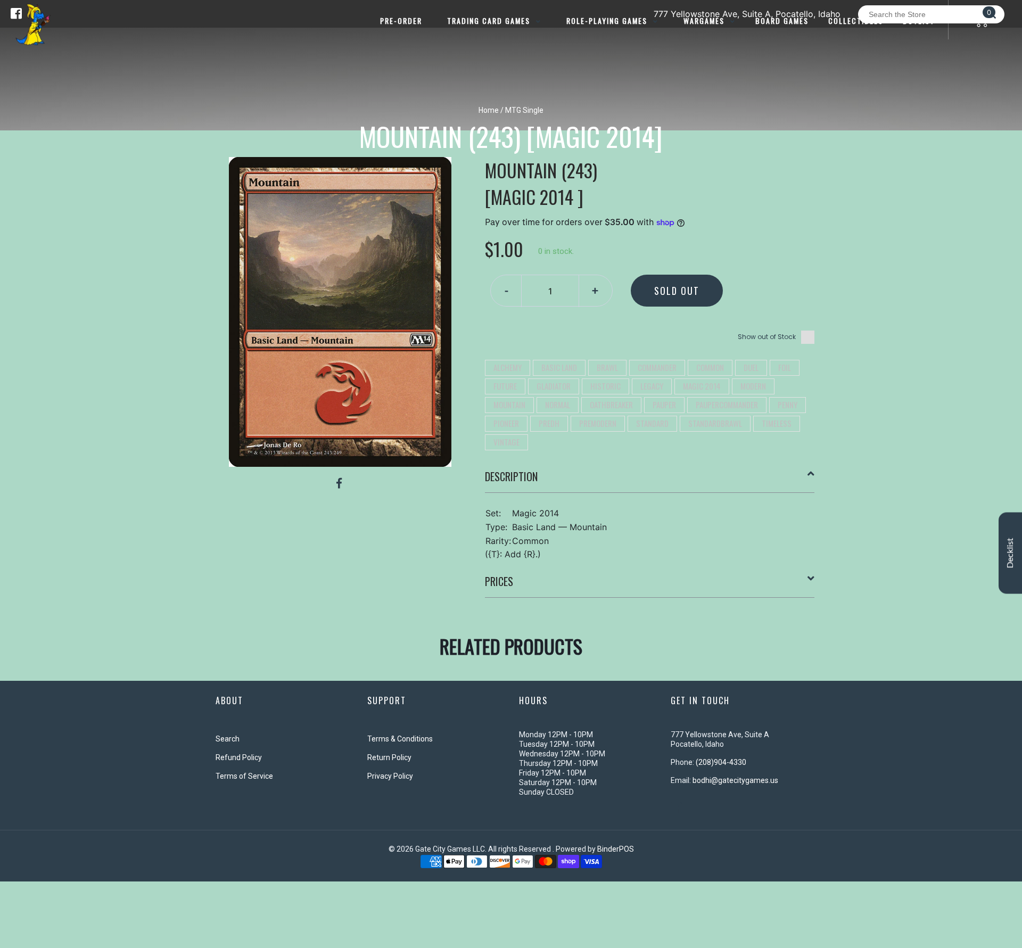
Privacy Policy (390, 776)
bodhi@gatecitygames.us (735, 780)
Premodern (597, 423)
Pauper (664, 404)
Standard (652, 423)
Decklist (1010, 553)
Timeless (777, 423)
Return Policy (389, 757)
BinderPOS (615, 849)
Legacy (651, 386)
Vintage (506, 442)
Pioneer (506, 423)
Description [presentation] (511, 476)
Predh (549, 423)
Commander (657, 367)
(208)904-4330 (721, 762)
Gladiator (554, 386)
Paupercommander (727, 404)
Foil (784, 367)
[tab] (650, 480)
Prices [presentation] (499, 581)
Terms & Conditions (400, 739)
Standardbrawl (715, 423)
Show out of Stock (767, 336)
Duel (751, 367)
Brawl (607, 367)
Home (489, 110)
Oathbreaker (611, 404)
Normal (557, 404)
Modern (753, 386)
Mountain (509, 404)
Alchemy (507, 367)
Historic (605, 386)
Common (710, 367)
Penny (787, 404)
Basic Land (559, 367)
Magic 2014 (702, 386)
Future (505, 386)
